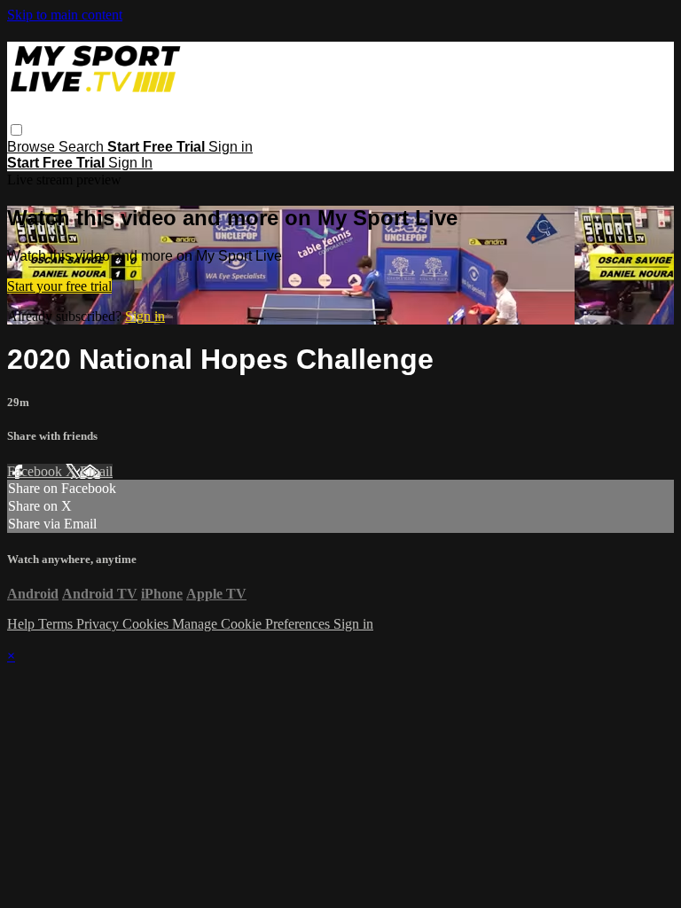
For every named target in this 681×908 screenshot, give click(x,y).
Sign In (130, 162)
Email (96, 471)
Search (83, 146)
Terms (57, 623)
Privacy (99, 623)
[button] (16, 130)
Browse (33, 146)
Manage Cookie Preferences (252, 623)
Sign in (230, 146)
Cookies (147, 623)
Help (22, 623)
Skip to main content (64, 14)
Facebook (36, 471)
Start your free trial (59, 286)
